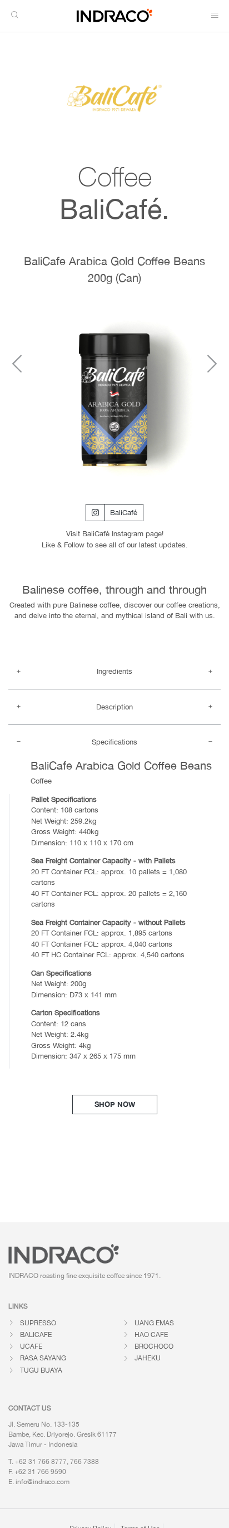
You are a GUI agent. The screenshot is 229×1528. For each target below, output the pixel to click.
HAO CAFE (151, 1335)
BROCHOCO (154, 1346)
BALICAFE (36, 1335)
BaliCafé (123, 512)
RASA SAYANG (43, 1358)
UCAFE (31, 1346)
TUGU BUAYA (41, 1370)
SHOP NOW (114, 1104)
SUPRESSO (38, 1323)
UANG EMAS (154, 1323)
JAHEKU (148, 1358)
